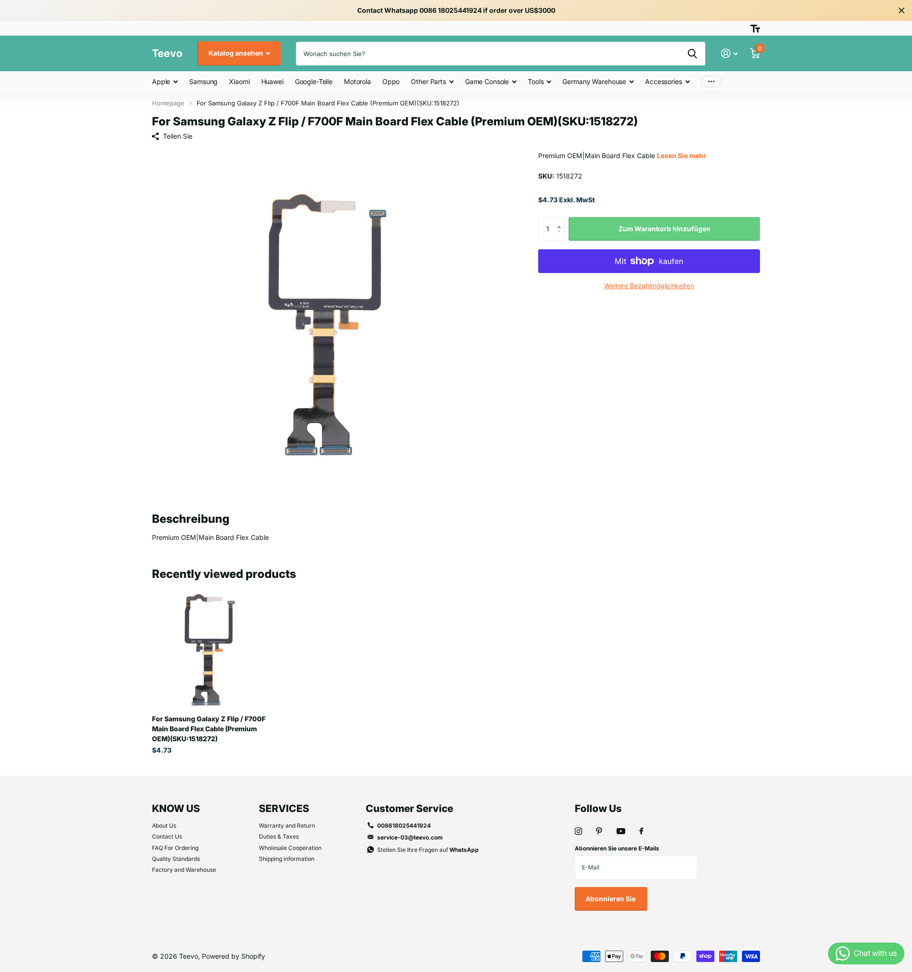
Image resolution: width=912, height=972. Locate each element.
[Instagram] (578, 831)
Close (901, 10)
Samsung (203, 81)
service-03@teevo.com (410, 837)
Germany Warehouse (594, 81)
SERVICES (284, 808)
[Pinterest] (599, 831)
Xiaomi (239, 81)
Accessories (663, 81)
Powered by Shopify (233, 956)
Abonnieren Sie (611, 899)
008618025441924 (404, 825)
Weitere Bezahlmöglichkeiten (649, 286)
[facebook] (641, 831)
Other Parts (428, 81)
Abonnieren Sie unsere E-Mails (617, 848)
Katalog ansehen (237, 53)
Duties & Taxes (279, 836)
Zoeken (692, 54)
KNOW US (176, 808)
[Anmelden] (729, 53)
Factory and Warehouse (184, 869)
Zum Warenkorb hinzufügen (664, 229)
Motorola (357, 81)
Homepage (168, 103)
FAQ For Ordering (175, 847)
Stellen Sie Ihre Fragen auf (428, 849)
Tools (535, 81)
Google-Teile (313, 81)
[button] (561, 220)
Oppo (390, 81)
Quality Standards (176, 858)
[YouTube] (621, 832)
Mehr (711, 82)
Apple (161, 81)
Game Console (487, 81)
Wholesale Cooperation (290, 847)
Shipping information (286, 858)
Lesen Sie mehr (681, 155)
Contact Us (167, 836)
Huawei (272, 81)
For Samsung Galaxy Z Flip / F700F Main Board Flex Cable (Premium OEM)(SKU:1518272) (209, 729)
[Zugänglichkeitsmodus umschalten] (755, 28)
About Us (164, 825)
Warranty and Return (287, 825)
